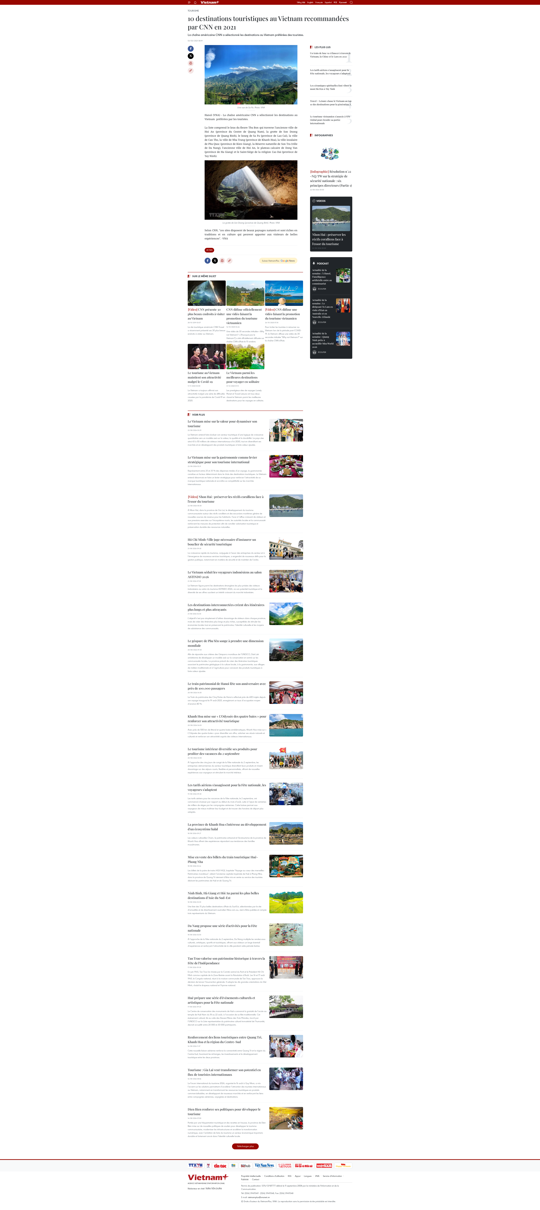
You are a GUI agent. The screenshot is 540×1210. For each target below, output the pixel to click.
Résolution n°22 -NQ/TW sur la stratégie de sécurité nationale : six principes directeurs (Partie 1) (331, 178)
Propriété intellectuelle (251, 1176)
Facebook (191, 49)
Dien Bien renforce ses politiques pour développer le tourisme (224, 1111)
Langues (308, 1176)
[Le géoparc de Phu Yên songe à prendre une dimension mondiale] (286, 650)
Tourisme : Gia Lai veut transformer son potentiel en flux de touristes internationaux (224, 1072)
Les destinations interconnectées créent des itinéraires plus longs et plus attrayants (226, 607)
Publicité (244, 1179)
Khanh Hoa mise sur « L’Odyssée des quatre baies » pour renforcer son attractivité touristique (227, 718)
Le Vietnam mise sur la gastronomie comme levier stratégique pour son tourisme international (222, 459)
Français (319, 2)
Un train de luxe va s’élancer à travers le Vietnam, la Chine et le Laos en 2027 (330, 55)
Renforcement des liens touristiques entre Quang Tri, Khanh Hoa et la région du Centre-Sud (225, 1039)
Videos (321, 201)
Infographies (324, 135)
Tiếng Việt (301, 2)
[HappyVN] (343, 1166)
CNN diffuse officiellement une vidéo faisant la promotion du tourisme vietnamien (244, 316)
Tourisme (193, 10)
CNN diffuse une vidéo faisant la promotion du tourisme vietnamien (282, 313)
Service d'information (332, 1176)
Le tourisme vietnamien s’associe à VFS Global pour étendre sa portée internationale (330, 120)
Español (328, 2)
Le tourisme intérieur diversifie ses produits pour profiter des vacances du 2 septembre (222, 751)
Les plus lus (323, 47)
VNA (317, 1176)
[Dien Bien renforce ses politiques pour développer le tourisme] (286, 1118)
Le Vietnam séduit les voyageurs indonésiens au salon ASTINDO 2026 (225, 574)
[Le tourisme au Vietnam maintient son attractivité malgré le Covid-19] (207, 356)
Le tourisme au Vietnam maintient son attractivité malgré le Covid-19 (204, 377)
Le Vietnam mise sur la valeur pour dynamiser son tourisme (222, 423)
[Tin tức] (220, 1166)
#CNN (209, 250)
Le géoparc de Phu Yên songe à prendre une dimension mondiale (226, 643)
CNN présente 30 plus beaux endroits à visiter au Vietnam (206, 313)
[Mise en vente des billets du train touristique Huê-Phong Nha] (286, 866)
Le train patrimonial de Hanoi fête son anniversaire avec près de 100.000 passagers (227, 685)
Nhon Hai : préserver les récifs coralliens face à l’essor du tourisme (226, 499)
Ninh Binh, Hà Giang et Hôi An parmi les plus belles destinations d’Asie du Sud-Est (223, 895)
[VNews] (208, 1166)
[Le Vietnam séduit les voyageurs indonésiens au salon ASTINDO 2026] (286, 581)
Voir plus (198, 414)
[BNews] (233, 1166)
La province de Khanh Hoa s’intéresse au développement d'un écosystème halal (227, 826)
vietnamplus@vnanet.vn (259, 1197)
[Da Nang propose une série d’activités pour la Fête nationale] (286, 934)
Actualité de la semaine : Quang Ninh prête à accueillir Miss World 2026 (323, 340)
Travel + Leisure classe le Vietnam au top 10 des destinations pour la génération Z (330, 103)
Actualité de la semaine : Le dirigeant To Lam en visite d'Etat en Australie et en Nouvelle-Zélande (322, 308)
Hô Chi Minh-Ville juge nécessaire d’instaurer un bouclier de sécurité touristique (222, 541)
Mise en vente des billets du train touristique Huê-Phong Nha (223, 859)
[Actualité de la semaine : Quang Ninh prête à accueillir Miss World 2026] (343, 339)
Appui (297, 1176)
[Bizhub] (245, 1166)
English (310, 2)
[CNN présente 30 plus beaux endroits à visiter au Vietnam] (207, 293)
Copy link (191, 71)
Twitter (191, 56)
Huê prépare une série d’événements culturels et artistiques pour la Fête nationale (221, 1000)
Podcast (323, 263)
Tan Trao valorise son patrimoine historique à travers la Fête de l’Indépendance (226, 960)
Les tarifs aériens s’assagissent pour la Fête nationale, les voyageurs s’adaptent (227, 787)
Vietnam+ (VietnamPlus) (210, 2)
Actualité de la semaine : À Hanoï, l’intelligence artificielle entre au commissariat (322, 277)
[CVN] (285, 1166)
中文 (335, 2)
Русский (343, 2)
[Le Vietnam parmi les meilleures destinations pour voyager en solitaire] (245, 356)
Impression (191, 63)
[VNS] (264, 1166)
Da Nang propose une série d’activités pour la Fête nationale (222, 928)
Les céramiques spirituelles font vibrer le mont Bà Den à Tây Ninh (331, 87)
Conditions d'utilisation (274, 1176)
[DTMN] (303, 1166)
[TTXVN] (195, 1166)
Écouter (322, 289)
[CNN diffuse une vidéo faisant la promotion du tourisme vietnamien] (284, 293)
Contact (255, 1179)
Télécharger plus (245, 1146)
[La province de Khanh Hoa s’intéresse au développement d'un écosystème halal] (286, 833)
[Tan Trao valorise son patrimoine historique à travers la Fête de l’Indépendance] (286, 967)
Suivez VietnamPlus (270, 260)
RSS (289, 1176)
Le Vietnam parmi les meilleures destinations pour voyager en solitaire (242, 377)
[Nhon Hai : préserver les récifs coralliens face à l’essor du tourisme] (286, 505)
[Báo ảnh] (324, 1166)
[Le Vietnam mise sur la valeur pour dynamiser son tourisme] (286, 430)
